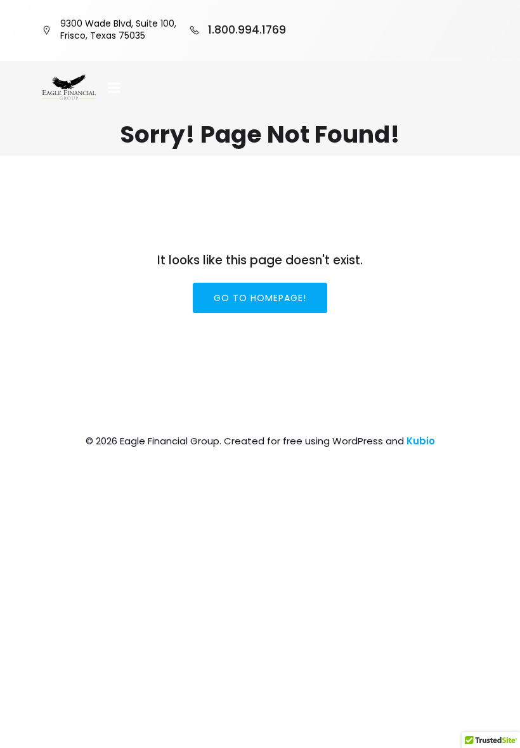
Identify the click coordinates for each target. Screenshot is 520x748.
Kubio (420, 441)
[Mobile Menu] (114, 88)
